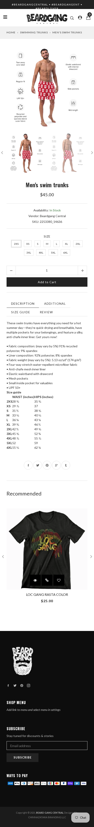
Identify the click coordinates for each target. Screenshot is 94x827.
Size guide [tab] (20, 312)
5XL (53, 252)
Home (11, 32)
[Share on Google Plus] (56, 465)
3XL (28, 252)
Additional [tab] (55, 303)
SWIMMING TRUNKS (34, 32)
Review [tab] (46, 312)
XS (27, 243)
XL (66, 243)
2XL (78, 243)
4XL (41, 252)
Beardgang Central (53, 216)
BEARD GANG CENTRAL (50, 812)
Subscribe (22, 757)
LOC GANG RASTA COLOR (47, 594)
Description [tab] (23, 303)
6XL (65, 252)
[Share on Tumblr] (65, 465)
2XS (16, 243)
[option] (47, 88)
